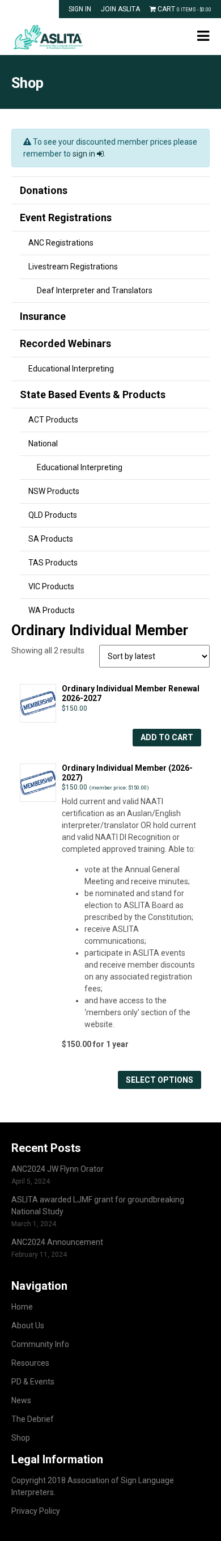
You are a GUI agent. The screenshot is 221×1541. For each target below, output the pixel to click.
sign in (85, 153)
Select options (159, 1079)
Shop (20, 1437)
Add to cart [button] (167, 737)
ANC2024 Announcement (57, 1242)
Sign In (80, 9)
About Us (27, 1325)
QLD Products (52, 515)
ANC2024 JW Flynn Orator (57, 1168)
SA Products (50, 538)
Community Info (40, 1344)
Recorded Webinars (65, 343)
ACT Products (53, 419)
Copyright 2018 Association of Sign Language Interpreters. (92, 1486)
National (43, 443)
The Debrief (32, 1419)
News (21, 1400)
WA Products (51, 610)
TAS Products (53, 562)
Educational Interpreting (71, 368)
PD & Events (32, 1381)
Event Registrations (66, 217)
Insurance (43, 316)
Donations (43, 190)
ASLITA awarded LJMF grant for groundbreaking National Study (97, 1205)
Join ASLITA (120, 9)
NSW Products (53, 491)
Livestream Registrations (73, 266)
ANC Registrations (61, 242)
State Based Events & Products (92, 394)
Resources (30, 1362)
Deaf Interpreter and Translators (94, 290)
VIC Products (51, 586)
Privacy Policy (35, 1510)
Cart (183, 9)
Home (22, 1306)
